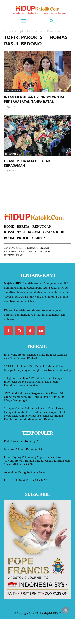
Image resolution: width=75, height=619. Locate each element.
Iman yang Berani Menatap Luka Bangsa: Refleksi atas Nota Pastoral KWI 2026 (35, 356)
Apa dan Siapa (13, 90)
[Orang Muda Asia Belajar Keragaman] (37, 135)
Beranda (9, 31)
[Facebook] (8, 330)
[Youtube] (41, 330)
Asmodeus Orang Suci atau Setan (25, 472)
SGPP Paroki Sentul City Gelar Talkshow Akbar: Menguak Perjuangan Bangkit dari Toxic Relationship (37, 368)
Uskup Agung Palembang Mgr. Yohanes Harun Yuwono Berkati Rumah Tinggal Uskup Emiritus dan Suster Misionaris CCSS (37, 460)
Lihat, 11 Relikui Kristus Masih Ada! (27, 480)
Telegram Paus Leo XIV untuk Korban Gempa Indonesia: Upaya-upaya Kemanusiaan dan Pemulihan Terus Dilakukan (33, 381)
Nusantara (11, 154)
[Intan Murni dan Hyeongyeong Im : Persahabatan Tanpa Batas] (37, 71)
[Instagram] (19, 330)
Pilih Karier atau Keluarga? (21, 441)
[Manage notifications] (65, 610)
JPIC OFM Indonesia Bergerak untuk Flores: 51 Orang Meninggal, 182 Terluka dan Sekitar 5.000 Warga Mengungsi (34, 397)
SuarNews (11, 180)
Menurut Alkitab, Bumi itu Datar (24, 449)
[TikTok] (30, 330)
